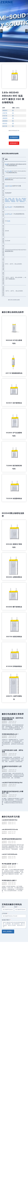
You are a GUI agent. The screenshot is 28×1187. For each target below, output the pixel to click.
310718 (4, 115)
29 (13, 123)
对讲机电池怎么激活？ (9, 880)
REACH (12, 200)
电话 (16, 907)
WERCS (22, 201)
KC (17, 201)
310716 (4, 113)
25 (13, 115)
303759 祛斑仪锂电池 (14, 636)
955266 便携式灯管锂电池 (14, 545)
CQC (9, 198)
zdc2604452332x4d (10, 829)
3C (6, 198)
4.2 (6, 207)
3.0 (10, 214)
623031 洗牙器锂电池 (14, 403)
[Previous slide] (1, 31)
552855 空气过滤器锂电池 (14, 434)
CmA (8, 221)
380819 (4, 118)
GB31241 (19, 200)
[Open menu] (26, 3)
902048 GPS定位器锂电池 (14, 341)
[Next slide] (26, 31)
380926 (5, 121)
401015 (4, 123)
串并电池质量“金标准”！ (10, 864)
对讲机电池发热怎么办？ (10, 734)
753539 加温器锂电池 (14, 498)
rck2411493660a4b (9, 854)
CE (16, 198)
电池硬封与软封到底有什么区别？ (12, 767)
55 (13, 110)
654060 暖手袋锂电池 (14, 607)
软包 (6, 164)
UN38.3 (7, 201)
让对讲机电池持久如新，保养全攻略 (12, 751)
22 (13, 113)
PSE (24, 200)
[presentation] (14, 328)
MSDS (13, 201)
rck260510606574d (9, 820)
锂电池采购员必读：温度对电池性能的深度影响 (12, 718)
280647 (5, 110)
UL (19, 198)
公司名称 (5, 913)
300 (6, 186)
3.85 (10, 171)
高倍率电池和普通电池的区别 (12, 839)
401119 (4, 126)
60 (13, 121)
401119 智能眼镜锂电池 (14, 373)
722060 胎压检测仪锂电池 (14, 467)
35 (13, 118)
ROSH (7, 200)
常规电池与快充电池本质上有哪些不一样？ (12, 792)
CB (13, 198)
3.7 (6, 171)
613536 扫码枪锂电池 (14, 666)
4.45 (9, 207)
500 (10, 186)
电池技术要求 (6, 920)
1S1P (6, 178)
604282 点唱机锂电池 (14, 577)
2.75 (6, 214)
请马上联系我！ (8, 931)
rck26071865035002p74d (12, 782)
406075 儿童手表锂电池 (14, 697)
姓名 (4, 907)
